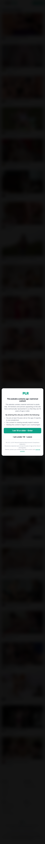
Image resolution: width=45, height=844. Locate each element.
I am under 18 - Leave (22, 437)
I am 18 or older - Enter (22, 430)
